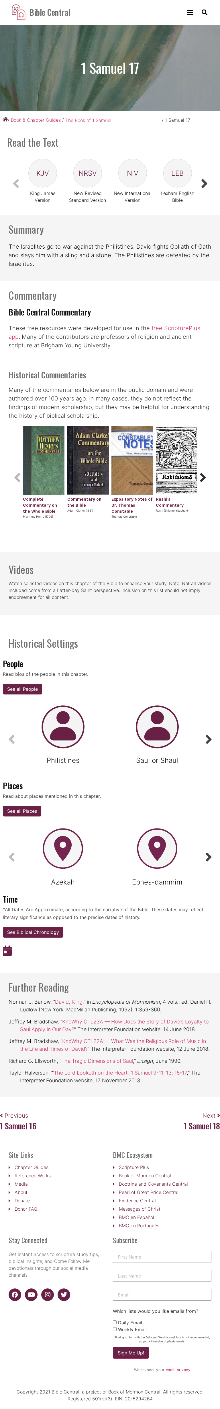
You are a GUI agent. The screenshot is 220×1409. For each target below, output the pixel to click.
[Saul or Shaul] (157, 726)
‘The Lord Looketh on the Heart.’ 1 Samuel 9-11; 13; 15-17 (120, 1073)
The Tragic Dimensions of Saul (97, 1061)
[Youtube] (31, 1294)
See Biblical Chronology (33, 932)
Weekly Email (132, 1329)
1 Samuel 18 (202, 1126)
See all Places (22, 811)
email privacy (178, 1370)
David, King (68, 1002)
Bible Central (50, 12)
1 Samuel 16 (18, 1126)
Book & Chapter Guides (36, 120)
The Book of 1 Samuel (88, 120)
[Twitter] (64, 1294)
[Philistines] (63, 726)
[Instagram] (47, 1294)
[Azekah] (63, 848)
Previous (16, 1115)
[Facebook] (15, 1294)
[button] (190, 12)
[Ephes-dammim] (157, 848)
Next (210, 1115)
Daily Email (130, 1322)
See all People (22, 689)
